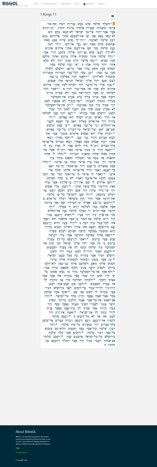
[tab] (112, 16)
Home (36, 4)
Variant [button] (101, 4)
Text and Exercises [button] (49, 4)
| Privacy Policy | (21, 452)
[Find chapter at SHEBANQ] (113, 23)
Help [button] (77, 4)
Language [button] (89, 4)
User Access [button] (65, 4)
